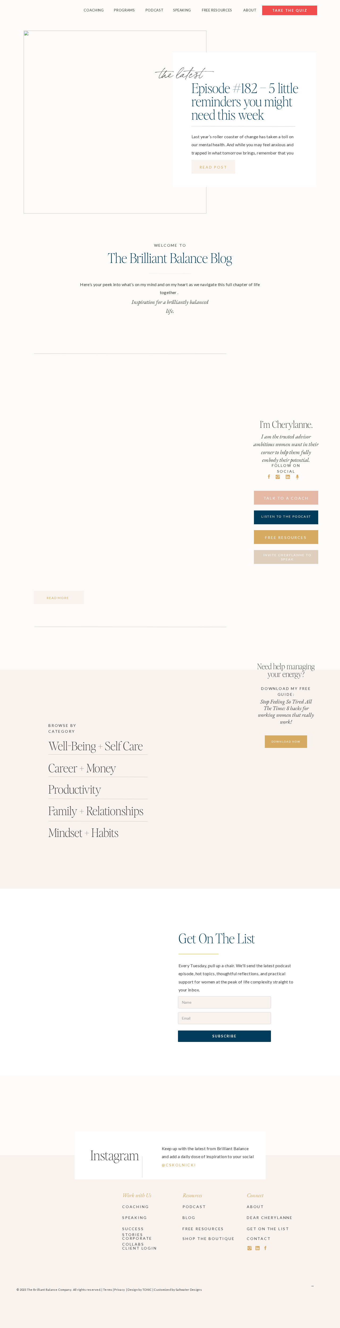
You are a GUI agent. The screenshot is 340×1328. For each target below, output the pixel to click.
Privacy (119, 1289)
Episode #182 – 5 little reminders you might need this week (245, 101)
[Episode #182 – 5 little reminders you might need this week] (115, 122)
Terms (107, 1289)
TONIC (147, 1289)
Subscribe (224, 1036)
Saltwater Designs (189, 1289)
